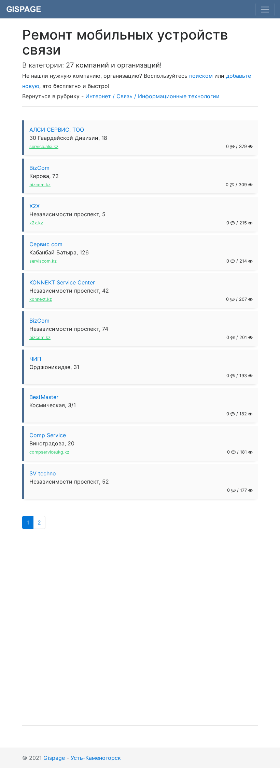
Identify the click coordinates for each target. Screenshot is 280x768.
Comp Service (47, 435)
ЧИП (35, 358)
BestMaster (43, 397)
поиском (201, 75)
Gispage (54, 757)
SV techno (42, 473)
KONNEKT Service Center (62, 282)
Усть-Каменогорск (96, 757)
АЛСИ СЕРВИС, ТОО (56, 129)
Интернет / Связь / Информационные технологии (152, 96)
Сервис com (45, 244)
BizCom (39, 167)
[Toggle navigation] (265, 9)
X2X (34, 206)
